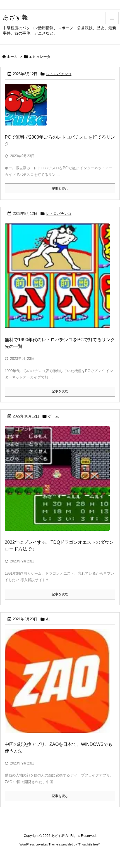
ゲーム (53, 416)
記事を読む (60, 189)
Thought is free (89, 844)
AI (48, 619)
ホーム (12, 57)
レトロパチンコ (58, 74)
